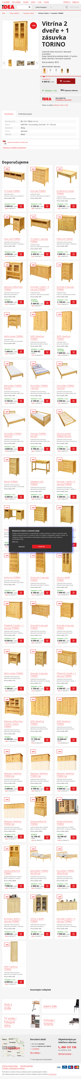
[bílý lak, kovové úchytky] (56, 71)
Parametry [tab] (8, 114)
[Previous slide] (4, 63)
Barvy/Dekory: (47, 67)
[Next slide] (37, 63)
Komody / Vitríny (28, 13)
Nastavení (22, 546)
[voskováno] (68, 71)
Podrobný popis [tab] (25, 114)
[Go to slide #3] (31, 63)
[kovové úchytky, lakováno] (62, 71)
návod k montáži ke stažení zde (18, 142)
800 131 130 (68, 1047)
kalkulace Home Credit (61, 105)
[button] (43, 7)
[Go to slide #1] (10, 63)
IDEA (3, 13)
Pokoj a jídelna (14, 13)
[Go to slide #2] (20, 63)
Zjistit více (15, 541)
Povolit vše (41, 546)
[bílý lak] (50, 71)
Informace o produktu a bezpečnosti (14, 148)
